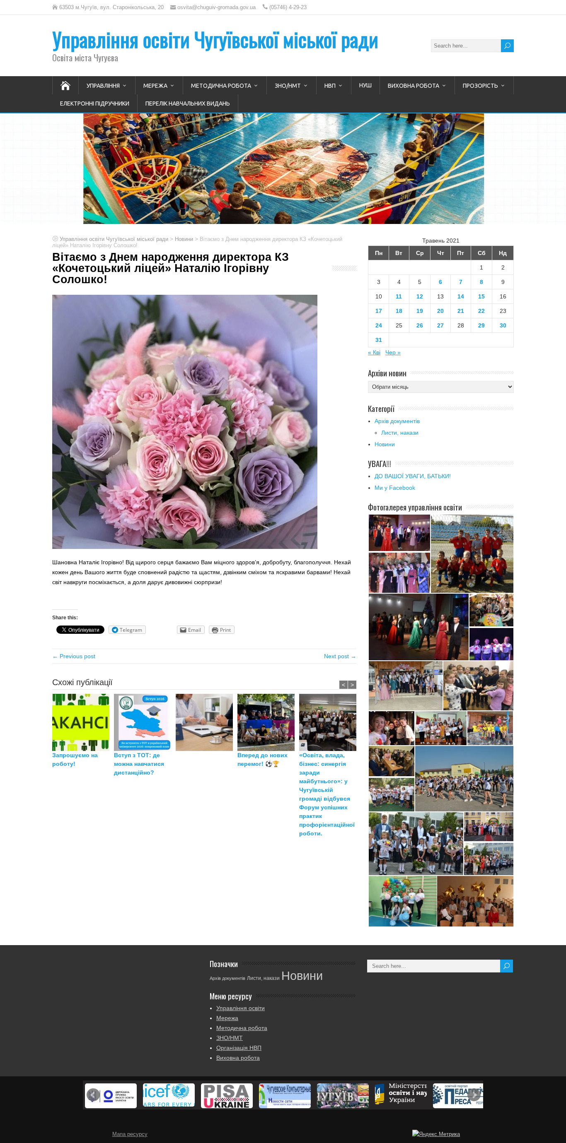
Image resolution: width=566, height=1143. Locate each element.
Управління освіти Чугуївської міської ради (215, 39)
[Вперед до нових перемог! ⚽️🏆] (268, 722)
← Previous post (73, 656)
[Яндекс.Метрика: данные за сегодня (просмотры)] (436, 1134)
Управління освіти (240, 1008)
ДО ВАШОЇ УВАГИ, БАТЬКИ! (413, 476)
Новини (385, 444)
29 (481, 325)
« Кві (374, 352)
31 (378, 340)
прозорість (480, 85)
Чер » (393, 352)
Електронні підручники (94, 103)
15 (481, 296)
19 (419, 311)
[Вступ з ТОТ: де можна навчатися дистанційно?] (145, 722)
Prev (93, 1095)
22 (481, 311)
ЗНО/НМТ (288, 85)
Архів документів (397, 421)
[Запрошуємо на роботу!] (83, 722)
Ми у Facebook (395, 487)
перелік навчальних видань (187, 103)
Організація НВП (238, 1047)
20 (440, 311)
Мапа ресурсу (130, 1134)
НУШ (365, 85)
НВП (330, 85)
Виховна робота (413, 85)
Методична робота (221, 85)
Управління (103, 85)
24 (378, 325)
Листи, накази (399, 432)
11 (399, 296)
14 (460, 296)
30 (503, 325)
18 (399, 311)
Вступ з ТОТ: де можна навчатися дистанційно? (139, 764)
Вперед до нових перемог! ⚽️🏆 (262, 759)
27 (440, 325)
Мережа (155, 85)
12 (419, 296)
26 (419, 325)
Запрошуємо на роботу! (75, 759)
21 (460, 311)
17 (378, 311)
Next (474, 1095)
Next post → (340, 656)
